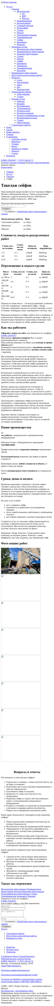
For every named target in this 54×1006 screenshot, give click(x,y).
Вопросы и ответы (20, 149)
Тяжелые (21, 101)
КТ (23, 14)
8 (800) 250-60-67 (8, 160)
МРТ (24, 16)
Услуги (9, 7)
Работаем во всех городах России (16, 959)
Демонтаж (10, 952)
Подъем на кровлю (25, 113)
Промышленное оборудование (30, 51)
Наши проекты (13, 132)
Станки (20, 30)
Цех (18, 87)
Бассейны (21, 70)
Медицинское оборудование (29, 49)
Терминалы (22, 66)
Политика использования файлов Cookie (19, 975)
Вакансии (16, 141)
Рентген (25, 18)
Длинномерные (24, 108)
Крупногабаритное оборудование (29, 891)
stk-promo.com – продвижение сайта (17, 991)
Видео (14, 146)
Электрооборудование (27, 35)
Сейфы (20, 40)
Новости (15, 151)
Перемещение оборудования (24, 73)
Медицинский (23, 11)
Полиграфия (22, 28)
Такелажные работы (15, 933)
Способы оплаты (19, 139)
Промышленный (24, 21)
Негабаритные (23, 106)
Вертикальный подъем (27, 118)
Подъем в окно (23, 111)
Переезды (16, 78)
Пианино (21, 44)
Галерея (9, 134)
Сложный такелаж (25, 25)
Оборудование (23, 94)
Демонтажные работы (21, 92)
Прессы (20, 33)
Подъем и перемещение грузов (30, 115)
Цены (8, 127)
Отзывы (15, 144)
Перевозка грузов (19, 47)
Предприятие (23, 82)
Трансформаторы (24, 37)
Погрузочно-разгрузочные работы (27, 75)
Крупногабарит (24, 23)
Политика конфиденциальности (15, 970)
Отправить (6, 209)
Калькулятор (6, 167)
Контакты (10, 156)
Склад (19, 80)
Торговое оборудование (27, 54)
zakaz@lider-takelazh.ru (11, 966)
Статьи (15, 153)
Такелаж (15, 9)
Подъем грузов (18, 99)
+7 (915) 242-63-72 (25, 160)
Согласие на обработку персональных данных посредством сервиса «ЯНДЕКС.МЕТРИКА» (21, 980)
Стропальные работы (21, 125)
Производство (23, 89)
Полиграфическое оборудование (15, 894)
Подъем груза (12, 949)
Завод (19, 85)
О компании (11, 137)
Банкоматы (22, 42)
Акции (9, 130)
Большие (21, 104)
